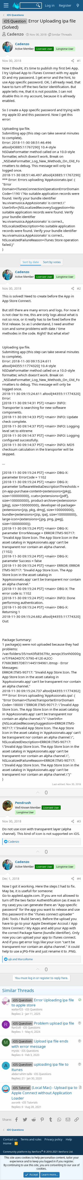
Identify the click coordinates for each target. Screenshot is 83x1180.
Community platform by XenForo (38, 1151)
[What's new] (77, 5)
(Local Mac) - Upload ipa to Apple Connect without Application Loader (44, 1093)
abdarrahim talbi (22, 1074)
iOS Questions (33, 1009)
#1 (79, 61)
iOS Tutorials (30, 1102)
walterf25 (17, 1009)
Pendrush (23, 802)
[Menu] (6, 5)
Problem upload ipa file (54, 1023)
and (20, 959)
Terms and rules (31, 1139)
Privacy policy (53, 1139)
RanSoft (16, 1027)
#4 (79, 878)
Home (7, 1143)
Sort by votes (52, 262)
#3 (79, 821)
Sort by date (31, 262)
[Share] (72, 61)
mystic (15, 1051)
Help (69, 1139)
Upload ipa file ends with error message (40, 1043)
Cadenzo (15, 34)
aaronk (16, 1102)
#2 (79, 288)
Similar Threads (62, 34)
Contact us (10, 1139)
